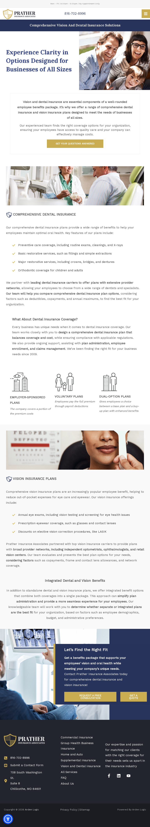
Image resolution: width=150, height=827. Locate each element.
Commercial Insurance (77, 737)
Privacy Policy (68, 809)
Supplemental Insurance (78, 760)
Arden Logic (32, 809)
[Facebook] (109, 775)
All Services (69, 772)
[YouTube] (128, 775)
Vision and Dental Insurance (81, 766)
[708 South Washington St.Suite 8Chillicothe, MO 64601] (24, 781)
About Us (67, 783)
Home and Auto (72, 754)
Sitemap (84, 809)
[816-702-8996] (17, 758)
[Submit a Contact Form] (23, 765)
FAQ (63, 777)
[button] (75, 143)
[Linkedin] (118, 775)
